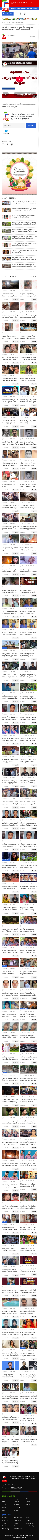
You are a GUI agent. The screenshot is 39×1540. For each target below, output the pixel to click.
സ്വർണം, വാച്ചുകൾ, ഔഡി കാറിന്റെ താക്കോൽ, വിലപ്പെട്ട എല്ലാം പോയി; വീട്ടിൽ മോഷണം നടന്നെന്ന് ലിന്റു (28, 1420)
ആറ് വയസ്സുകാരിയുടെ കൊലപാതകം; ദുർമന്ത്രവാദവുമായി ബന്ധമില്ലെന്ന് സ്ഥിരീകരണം (10, 1037)
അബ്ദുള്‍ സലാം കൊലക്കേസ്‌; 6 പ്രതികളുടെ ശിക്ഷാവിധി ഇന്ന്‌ (10, 994)
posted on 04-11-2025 (9, 587)
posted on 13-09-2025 (9, 820)
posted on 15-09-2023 (9, 1436)
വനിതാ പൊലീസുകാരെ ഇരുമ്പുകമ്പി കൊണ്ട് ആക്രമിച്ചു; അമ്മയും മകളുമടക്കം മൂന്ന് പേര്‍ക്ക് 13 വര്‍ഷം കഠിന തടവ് (10, 1418)
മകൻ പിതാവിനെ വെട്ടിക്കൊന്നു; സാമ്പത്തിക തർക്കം (10, 443)
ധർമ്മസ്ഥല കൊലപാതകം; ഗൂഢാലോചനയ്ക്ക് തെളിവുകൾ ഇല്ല (28, 740)
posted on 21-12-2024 (28, 990)
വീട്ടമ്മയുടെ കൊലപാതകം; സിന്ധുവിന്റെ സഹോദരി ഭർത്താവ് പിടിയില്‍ (28, 909)
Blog (27, 1517)
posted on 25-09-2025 (28, 671)
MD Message (5, 1529)
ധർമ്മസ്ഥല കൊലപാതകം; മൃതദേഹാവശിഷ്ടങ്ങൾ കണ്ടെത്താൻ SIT (28, 761)
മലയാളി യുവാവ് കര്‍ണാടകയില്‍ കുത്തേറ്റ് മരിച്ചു (9, 1376)
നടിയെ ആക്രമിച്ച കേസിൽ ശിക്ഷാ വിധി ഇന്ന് (10, 380)
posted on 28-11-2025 (28, 481)
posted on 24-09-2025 (28, 693)
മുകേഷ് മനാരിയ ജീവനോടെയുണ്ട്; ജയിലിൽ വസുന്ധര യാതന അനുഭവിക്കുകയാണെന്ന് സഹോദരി (10, 1354)
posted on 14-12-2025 (9, 354)
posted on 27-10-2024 (9, 1350)
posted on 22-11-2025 (9, 544)
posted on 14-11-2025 (28, 544)
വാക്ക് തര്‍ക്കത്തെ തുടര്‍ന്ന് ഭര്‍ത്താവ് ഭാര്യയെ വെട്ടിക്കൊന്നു (10, 1016)
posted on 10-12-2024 (9, 1075)
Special (16, 1510)
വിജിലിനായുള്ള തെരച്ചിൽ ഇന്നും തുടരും (9, 888)
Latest (3, 1499)
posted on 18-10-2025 (28, 587)
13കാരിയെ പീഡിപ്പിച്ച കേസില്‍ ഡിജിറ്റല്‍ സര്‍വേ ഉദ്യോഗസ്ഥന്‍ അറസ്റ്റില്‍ (27, 1313)
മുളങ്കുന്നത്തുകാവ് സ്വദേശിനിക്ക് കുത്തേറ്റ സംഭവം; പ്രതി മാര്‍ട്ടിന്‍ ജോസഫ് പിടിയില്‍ (28, 676)
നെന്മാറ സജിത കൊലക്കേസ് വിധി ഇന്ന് (28, 634)
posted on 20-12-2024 (9, 1011)
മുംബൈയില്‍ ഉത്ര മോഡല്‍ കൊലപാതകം (10, 358)
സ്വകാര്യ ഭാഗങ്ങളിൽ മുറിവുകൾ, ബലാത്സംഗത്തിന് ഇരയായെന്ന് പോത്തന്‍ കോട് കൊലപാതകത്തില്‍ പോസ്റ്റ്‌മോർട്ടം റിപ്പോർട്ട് (10, 1079)
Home (3, 22)
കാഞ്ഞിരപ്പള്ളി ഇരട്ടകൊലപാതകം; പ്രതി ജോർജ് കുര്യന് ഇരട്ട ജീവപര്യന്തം (27, 994)
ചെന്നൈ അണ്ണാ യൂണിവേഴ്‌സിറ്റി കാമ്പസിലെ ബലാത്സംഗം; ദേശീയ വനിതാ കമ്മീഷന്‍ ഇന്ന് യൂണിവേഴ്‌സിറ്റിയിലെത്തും (10, 930)
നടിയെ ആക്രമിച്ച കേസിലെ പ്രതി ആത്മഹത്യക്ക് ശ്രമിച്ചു (10, 464)
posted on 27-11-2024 (9, 1203)
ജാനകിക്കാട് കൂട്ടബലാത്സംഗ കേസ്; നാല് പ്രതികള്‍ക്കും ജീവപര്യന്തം (10, 1397)
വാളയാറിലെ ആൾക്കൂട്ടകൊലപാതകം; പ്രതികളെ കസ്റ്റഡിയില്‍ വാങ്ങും (28, 316)
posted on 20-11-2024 (9, 1266)
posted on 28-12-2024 (28, 926)
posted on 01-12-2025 (9, 439)
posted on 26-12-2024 (9, 968)
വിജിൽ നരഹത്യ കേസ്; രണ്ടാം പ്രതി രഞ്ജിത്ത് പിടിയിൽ (10, 824)
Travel (28, 1501)
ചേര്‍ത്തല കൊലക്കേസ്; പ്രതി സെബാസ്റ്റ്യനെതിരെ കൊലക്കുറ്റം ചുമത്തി (10, 613)
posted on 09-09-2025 (28, 862)
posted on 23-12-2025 (9, 333)
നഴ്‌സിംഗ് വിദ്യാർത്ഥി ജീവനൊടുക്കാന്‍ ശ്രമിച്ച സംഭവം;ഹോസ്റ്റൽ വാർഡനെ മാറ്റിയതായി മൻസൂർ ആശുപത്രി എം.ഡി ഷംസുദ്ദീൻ (10, 1101)
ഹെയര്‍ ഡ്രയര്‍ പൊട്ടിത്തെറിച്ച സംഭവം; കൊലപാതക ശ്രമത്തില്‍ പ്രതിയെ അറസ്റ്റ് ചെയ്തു (28, 1229)
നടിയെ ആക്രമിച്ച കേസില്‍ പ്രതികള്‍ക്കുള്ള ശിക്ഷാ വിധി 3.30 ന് (28, 359)
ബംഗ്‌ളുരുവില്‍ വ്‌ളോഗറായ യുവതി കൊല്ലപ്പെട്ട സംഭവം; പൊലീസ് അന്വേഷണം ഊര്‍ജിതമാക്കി (10, 1207)
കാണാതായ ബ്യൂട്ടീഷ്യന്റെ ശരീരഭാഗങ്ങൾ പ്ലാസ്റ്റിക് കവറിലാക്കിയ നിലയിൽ (28, 1334)
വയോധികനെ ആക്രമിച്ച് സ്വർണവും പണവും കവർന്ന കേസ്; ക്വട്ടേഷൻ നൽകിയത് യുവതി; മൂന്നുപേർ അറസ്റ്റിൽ (28, 1441)
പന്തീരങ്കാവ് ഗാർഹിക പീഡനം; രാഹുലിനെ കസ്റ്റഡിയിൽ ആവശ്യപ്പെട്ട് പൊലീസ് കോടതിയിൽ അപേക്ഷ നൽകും (28, 1207)
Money (3, 1501)
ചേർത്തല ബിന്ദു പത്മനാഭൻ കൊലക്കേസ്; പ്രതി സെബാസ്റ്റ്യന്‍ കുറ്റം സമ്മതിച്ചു (10, 697)
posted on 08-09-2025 (28, 883)
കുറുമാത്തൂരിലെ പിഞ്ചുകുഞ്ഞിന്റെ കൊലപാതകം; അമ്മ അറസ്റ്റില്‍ (28, 570)
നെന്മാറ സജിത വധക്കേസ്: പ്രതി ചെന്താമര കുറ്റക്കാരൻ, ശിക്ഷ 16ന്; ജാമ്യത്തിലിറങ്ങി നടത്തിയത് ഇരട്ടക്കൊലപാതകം (10, 634)
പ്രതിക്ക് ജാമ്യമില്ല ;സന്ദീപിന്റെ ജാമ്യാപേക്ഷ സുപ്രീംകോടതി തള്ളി (10, 1058)
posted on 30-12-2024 (28, 904)
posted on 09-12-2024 (28, 1096)
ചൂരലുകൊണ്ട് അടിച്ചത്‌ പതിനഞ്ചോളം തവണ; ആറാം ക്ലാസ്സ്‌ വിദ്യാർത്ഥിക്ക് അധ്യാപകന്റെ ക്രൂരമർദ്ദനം (28, 1397)
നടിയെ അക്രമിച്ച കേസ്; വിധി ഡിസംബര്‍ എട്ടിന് (10, 507)
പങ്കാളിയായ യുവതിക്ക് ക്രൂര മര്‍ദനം (10, 549)
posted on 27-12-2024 (28, 947)
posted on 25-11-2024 (9, 1224)
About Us (4, 1517)
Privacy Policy (30, 1523)
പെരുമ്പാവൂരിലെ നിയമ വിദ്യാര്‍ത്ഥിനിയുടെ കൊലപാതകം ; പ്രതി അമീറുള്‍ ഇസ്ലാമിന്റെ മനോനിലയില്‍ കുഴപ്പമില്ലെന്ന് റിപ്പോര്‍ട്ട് (28, 973)
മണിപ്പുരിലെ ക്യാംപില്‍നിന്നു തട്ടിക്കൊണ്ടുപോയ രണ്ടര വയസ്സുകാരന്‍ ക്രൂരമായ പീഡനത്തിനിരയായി (9, 1250)
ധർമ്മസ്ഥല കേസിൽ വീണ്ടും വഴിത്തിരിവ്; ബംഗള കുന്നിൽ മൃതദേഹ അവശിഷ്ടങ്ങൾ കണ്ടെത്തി (28, 867)
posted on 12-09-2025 (9, 841)
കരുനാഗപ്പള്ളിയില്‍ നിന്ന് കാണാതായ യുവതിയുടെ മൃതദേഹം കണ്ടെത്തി (28, 1270)
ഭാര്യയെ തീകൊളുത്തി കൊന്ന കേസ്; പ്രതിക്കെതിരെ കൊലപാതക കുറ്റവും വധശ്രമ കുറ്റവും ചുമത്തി (28, 1143)
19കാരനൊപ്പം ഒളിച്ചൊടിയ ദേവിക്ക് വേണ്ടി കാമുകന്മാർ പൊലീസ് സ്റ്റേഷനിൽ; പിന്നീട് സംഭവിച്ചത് (28, 1185)
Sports (4, 1510)
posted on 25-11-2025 (9, 502)
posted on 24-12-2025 (9, 312)
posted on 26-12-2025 (9, 290)
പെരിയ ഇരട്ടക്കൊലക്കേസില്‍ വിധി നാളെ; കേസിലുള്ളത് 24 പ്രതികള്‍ (28, 952)
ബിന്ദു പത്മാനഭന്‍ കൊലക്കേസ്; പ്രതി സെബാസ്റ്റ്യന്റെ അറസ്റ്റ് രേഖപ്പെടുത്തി (28, 718)
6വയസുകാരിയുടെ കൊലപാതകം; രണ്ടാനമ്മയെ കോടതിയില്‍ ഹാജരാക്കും (28, 1037)
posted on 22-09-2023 (28, 1415)
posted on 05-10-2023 (9, 1414)
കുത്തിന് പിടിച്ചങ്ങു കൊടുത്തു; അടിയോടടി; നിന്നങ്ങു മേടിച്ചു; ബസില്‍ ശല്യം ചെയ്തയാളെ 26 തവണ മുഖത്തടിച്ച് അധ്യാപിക (28, 1015)
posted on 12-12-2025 (28, 354)
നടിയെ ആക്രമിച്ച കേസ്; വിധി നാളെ (28, 422)
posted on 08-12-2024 (9, 1118)
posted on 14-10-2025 (9, 629)
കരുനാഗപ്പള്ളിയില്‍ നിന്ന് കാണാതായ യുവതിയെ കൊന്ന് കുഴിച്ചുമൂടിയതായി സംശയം (28, 1291)
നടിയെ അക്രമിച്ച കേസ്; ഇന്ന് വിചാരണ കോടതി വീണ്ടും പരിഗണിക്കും (10, 528)
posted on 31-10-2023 (9, 1393)
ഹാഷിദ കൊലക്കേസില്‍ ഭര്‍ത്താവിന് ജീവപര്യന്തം (10, 1334)
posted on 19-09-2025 (28, 735)
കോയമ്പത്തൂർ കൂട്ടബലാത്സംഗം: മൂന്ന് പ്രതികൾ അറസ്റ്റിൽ (10, 591)
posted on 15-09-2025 (28, 798)
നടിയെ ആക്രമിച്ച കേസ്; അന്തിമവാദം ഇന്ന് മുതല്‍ (28, 1058)
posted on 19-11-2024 (28, 1266)
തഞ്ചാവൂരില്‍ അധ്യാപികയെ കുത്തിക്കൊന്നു (10, 1271)
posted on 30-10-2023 (28, 1393)
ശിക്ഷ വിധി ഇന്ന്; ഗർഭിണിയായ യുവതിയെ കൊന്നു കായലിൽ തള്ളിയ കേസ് (28, 464)
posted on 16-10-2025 (28, 608)
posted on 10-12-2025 (28, 375)
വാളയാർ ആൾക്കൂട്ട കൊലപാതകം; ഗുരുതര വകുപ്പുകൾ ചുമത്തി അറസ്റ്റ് (10, 337)
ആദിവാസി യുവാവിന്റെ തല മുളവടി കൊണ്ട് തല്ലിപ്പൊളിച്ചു (10, 316)
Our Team (4, 1523)
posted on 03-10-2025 (28, 650)
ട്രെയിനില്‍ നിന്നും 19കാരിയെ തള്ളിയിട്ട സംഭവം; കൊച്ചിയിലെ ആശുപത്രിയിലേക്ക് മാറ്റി (10, 295)
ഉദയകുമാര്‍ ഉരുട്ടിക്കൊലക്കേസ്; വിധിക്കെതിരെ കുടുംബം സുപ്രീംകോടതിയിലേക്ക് (28, 888)
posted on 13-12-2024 (9, 1054)
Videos (28, 1499)
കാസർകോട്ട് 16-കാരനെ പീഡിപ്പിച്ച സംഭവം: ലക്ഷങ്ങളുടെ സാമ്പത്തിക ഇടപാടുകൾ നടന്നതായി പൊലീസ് (10, 761)
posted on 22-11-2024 (28, 1245)
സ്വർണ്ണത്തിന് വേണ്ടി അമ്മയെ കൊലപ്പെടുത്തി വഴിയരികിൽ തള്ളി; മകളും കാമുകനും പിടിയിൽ (28, 507)
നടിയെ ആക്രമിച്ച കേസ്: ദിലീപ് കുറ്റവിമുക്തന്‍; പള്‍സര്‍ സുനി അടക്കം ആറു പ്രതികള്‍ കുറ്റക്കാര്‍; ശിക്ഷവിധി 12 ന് (10, 401)
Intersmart (23, 1537)
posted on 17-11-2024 (28, 1308)
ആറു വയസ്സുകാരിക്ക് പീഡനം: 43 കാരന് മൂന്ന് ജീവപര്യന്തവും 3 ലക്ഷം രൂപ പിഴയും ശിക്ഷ (28, 782)
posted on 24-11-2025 (28, 523)
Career (16, 1526)
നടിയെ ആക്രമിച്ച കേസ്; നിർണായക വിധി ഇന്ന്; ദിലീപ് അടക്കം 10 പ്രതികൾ (28, 401)
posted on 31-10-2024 (28, 1329)
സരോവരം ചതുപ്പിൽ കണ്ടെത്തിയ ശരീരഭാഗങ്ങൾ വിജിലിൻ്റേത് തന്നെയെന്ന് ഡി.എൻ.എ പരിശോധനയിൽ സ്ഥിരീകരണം (28, 337)
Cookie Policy (30, 1526)
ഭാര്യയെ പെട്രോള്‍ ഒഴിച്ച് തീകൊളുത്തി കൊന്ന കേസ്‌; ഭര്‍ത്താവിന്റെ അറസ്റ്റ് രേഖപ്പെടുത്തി (10, 1165)
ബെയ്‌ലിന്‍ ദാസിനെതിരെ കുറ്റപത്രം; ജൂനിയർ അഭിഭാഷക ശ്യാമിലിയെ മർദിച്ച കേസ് (10, 422)
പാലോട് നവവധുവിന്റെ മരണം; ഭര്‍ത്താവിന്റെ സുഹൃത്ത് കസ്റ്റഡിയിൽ (28, 1122)
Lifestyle (16, 1499)
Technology (17, 1507)
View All (15, 299)
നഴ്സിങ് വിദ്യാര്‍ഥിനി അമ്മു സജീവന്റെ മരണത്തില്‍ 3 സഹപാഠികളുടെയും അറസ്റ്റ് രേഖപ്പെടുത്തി (28, 1250)
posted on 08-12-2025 (9, 396)
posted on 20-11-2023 (28, 1371)
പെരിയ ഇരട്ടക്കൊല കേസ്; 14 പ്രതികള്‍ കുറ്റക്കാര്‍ (27, 930)
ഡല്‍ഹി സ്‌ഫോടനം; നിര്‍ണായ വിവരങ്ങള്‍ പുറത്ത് (27, 549)
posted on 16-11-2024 (9, 1329)
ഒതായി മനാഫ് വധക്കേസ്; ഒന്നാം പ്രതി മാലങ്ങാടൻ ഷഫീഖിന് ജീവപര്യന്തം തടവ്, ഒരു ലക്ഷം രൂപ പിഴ (28, 443)
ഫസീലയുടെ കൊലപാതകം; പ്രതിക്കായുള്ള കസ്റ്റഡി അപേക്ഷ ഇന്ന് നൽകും (10, 1186)
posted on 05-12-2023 (9, 1371)
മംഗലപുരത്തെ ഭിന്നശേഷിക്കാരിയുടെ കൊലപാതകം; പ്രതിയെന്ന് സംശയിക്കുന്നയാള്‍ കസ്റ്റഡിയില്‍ (28, 1080)
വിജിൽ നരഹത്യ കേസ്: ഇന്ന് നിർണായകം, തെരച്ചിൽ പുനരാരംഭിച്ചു (28, 845)
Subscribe (31, 125)
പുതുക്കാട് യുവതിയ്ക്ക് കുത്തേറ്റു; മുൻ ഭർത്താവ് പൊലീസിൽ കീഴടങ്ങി (28, 1101)
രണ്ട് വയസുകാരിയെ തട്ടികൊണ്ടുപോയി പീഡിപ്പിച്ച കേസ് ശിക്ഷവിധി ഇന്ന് (9, 676)
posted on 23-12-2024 (9, 990)
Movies (4, 1507)
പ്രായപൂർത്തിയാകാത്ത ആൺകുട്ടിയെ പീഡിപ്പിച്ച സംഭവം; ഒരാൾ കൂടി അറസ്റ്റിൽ (10, 803)
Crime (8, 22)
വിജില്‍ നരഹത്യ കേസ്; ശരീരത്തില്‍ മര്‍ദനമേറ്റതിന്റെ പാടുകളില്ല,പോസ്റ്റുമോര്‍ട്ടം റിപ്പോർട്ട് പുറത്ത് (29, 824)
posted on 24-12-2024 (28, 968)
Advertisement (18, 1517)
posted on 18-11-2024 (9, 1308)
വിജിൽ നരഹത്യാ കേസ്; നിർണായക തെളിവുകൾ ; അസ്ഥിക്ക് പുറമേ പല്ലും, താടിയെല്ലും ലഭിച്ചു (10, 845)
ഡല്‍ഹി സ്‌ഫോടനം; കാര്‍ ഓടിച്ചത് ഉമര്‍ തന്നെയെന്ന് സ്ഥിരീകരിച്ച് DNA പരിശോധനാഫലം (10, 570)
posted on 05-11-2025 (28, 566)
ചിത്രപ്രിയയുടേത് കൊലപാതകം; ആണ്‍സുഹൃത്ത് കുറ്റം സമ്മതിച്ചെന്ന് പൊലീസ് (28, 380)
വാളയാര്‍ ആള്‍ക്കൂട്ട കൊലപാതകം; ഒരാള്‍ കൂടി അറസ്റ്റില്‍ (28, 295)
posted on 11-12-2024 (28, 1054)
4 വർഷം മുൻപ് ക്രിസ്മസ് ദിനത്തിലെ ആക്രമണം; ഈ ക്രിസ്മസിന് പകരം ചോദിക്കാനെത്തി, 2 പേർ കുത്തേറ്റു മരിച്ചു (10, 973)
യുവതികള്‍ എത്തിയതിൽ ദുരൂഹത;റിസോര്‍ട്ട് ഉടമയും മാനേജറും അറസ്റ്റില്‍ (10, 1313)
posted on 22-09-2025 (9, 735)
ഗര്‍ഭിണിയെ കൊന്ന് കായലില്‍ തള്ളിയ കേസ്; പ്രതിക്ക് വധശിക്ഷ (28, 528)
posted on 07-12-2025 (9, 417)
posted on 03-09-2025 (9, 904)
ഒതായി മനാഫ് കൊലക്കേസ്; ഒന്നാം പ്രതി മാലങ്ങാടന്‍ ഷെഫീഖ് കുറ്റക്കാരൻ (28, 486)
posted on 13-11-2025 (9, 566)
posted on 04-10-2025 (9, 650)
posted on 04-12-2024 (28, 1139)
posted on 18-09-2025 (28, 756)
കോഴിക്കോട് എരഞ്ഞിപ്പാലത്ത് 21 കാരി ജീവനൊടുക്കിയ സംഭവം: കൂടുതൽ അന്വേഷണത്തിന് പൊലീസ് (10, 909)
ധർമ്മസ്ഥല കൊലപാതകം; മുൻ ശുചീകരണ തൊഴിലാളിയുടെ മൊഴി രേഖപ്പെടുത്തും (28, 697)
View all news (32, 276)
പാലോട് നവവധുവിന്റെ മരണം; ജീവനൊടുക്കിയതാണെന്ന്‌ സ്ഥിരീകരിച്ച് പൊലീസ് (10, 1122)
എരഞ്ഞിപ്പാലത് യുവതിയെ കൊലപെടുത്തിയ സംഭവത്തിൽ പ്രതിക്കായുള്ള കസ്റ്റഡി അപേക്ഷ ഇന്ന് (28, 1165)
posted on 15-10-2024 (28, 1350)
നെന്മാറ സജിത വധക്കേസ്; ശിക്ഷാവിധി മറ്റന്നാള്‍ (27, 613)
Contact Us (5, 1520)
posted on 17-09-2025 (28, 777)
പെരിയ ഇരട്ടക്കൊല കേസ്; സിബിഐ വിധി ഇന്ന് (9, 952)
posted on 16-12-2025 (28, 333)
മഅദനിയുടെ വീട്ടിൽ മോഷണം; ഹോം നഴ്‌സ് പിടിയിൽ (10, 1291)
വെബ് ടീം (11, 35)
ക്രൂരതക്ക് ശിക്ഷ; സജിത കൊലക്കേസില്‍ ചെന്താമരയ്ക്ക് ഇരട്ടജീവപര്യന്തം (28, 591)
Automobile (17, 1504)
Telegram (6, 133)
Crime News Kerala (17, 22)
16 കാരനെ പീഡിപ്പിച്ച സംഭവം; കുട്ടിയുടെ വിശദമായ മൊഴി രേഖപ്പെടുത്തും (10, 782)
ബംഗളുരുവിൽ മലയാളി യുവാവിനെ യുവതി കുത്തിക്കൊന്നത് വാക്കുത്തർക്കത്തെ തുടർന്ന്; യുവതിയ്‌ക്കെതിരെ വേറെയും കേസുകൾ (10, 1462)
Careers (16, 1501)
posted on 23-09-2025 (9, 714)
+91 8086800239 (16, 1488)
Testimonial (17, 1520)
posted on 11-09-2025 (9, 862)
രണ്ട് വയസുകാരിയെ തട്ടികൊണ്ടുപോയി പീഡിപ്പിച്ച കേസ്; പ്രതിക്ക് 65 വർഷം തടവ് (28, 655)
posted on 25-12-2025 (28, 290)
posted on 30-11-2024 (28, 1181)
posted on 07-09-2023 (9, 1457)
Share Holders (6, 1526)
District (4, 1504)
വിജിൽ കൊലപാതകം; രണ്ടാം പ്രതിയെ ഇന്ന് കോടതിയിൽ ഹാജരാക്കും (28, 803)
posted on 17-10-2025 (9, 608)
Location (16, 1523)
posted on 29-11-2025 (28, 439)
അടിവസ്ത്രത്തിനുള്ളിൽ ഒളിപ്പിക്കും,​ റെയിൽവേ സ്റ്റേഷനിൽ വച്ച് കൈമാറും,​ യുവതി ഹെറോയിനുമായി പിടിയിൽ (10, 1441)
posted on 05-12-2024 (9, 1139)
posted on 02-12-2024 (9, 1181)
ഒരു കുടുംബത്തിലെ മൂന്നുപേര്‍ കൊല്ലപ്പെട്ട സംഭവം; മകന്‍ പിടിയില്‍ (10, 1143)
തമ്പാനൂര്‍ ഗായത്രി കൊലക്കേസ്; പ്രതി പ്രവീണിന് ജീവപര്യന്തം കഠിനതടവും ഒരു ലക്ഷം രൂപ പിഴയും (10, 740)
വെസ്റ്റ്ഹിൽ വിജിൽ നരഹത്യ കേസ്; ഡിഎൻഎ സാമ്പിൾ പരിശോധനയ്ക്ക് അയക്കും (10, 718)
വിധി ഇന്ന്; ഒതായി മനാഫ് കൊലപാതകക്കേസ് (9, 486)
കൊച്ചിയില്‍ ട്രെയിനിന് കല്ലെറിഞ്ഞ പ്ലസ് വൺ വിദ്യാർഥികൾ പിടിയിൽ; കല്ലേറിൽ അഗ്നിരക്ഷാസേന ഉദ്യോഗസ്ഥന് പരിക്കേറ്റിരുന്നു (10, 655)
